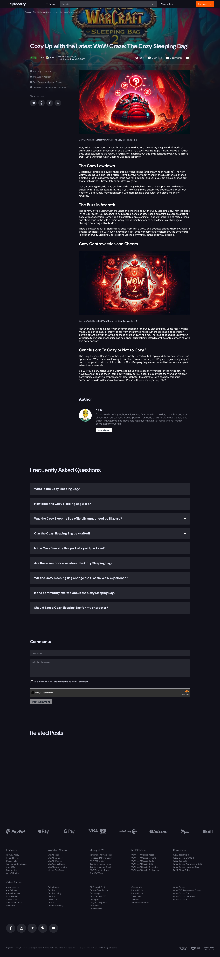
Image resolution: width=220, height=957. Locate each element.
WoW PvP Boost (55, 861)
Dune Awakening (55, 905)
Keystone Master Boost (100, 867)
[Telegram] (32, 928)
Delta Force (53, 887)
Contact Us (11, 870)
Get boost (202, 4)
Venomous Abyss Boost (101, 854)
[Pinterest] (42, 928)
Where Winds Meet (140, 902)
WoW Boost (53, 854)
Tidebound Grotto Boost (101, 858)
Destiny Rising (54, 893)
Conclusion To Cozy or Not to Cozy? (49, 87)
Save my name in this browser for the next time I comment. (61, 681)
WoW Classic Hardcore (184, 896)
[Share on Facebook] (49, 103)
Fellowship (95, 893)
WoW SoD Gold (180, 861)
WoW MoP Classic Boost (142, 854)
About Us (10, 867)
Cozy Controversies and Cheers (47, 82)
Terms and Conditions (16, 864)
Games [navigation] (52, 4)
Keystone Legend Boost (100, 864)
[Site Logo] (16, 4)
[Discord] (53, 928)
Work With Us (12, 873)
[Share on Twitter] (57, 103)
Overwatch (136, 887)
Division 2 (52, 899)
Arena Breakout (13, 893)
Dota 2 (51, 902)
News (42, 12)
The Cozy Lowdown (42, 71)
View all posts (104, 430)
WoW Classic (179, 887)
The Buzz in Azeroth (42, 77)
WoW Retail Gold (181, 854)
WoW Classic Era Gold (183, 858)
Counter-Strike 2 (14, 902)
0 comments (176, 57)
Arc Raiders (11, 890)
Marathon (94, 905)
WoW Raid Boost (55, 858)
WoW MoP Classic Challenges (145, 870)
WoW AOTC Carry (98, 861)
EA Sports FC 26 (97, 887)
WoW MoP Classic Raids (142, 861)
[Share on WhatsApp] (41, 103)
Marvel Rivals (96, 908)
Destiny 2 (52, 890)
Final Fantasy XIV (98, 896)
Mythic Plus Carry (56, 870)
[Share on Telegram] (33, 103)
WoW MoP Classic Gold (142, 864)
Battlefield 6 (12, 896)
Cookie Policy (12, 861)
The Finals (136, 896)
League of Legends (98, 902)
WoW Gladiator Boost (100, 870)
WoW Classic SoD (181, 899)
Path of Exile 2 (137, 893)
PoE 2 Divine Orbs (181, 870)
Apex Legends (12, 887)
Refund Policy (12, 858)
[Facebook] (10, 928)
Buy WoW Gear (97, 873)
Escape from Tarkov (99, 890)
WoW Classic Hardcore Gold (186, 867)
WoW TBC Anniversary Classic (187, 890)
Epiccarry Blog (31, 12)
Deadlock (10, 905)
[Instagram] (21, 928)
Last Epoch (95, 899)
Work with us (167, 4)
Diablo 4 (52, 896)
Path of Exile (137, 890)
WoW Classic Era (181, 893)
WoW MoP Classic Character (144, 867)
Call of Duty (11, 899)
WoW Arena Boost (56, 864)
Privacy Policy (12, 854)
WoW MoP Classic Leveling (143, 858)
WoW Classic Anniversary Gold (187, 864)
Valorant (135, 899)
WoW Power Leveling (57, 867)
